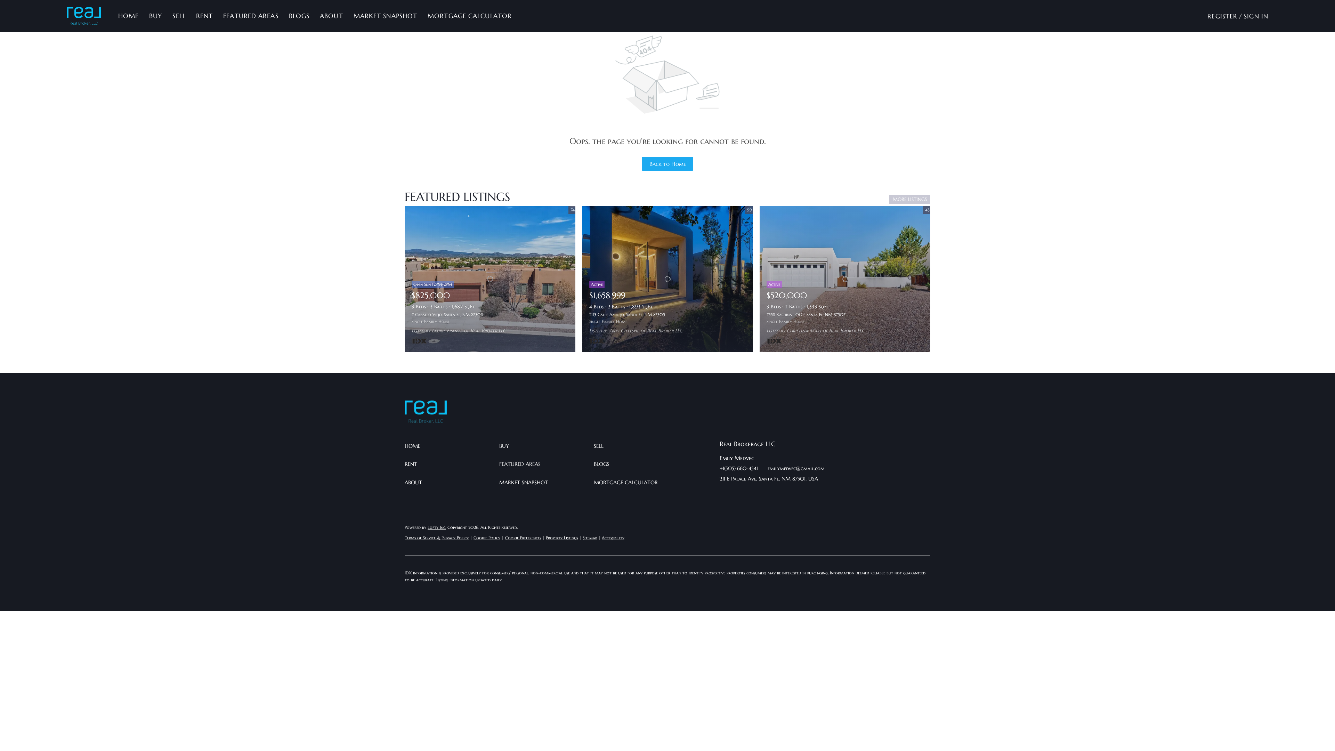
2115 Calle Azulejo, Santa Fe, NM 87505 (627, 314)
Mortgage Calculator (470, 16)
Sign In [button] (1256, 16)
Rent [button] (204, 16)
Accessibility (613, 537)
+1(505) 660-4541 (739, 468)
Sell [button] (178, 16)
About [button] (331, 16)
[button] (84, 16)
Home (128, 16)
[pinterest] (780, 494)
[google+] (794, 494)
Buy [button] (155, 16)
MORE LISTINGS (910, 199)
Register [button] (1222, 16)
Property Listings (562, 537)
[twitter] (752, 494)
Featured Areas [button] (250, 16)
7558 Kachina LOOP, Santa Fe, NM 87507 (806, 314)
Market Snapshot (386, 16)
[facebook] (725, 494)
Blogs (299, 16)
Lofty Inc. (437, 527)
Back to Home (667, 163)
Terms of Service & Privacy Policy (437, 537)
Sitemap (590, 537)
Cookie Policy (487, 537)
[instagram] (766, 494)
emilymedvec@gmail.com (796, 468)
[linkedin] (739, 494)
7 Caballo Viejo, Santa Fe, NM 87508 (447, 314)
